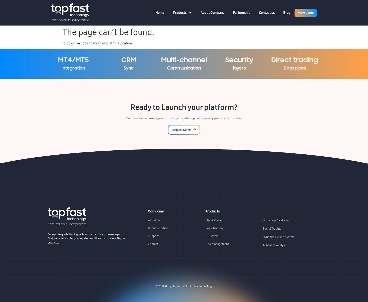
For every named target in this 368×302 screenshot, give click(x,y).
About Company (212, 13)
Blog (286, 13)
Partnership (241, 13)
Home (160, 13)
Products (180, 13)
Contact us (267, 13)
